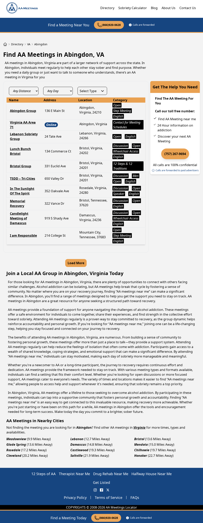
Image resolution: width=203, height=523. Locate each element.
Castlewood (79, 450)
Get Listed (101, 482)
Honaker (140, 455)
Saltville (76, 455)
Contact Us (187, 8)
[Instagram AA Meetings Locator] (95, 490)
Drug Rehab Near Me (110, 473)
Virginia (139, 427)
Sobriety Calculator (132, 8)
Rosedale (13, 450)
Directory (107, 8)
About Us (168, 8)
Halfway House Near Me (151, 473)
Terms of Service (108, 497)
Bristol (139, 439)
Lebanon (76, 439)
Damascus (78, 444)
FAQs (134, 497)
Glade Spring (16, 444)
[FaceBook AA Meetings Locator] (101, 490)
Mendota (141, 444)
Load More (76, 263)
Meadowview (16, 439)
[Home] (5, 44)
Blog (154, 8)
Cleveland (13, 455)
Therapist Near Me (74, 473)
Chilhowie (141, 450)
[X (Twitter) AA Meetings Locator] (107, 490)
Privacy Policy (75, 497)
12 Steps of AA (43, 473)
